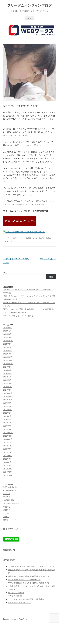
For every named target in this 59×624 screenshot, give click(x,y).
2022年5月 (7, 455)
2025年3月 (7, 347)
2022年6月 (7, 452)
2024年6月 (7, 373)
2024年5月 (7, 377)
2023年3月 (7, 423)
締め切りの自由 (48, 258)
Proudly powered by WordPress (15, 619)
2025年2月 (7, 350)
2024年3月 (7, 383)
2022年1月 (7, 468)
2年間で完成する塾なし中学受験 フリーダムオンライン (31, 566)
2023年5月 (7, 416)
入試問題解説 (8, 500)
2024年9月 (7, 367)
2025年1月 (7, 354)
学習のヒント (18, 238)
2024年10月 (8, 363)
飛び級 (6, 516)
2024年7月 (7, 370)
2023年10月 (8, 400)
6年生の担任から (10, 490)
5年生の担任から (10, 487)
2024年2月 (7, 386)
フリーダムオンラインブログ (29, 5)
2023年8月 (7, 406)
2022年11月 (8, 436)
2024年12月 (8, 357)
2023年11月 (8, 396)
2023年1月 (7, 429)
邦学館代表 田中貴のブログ (19, 602)
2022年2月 (7, 465)
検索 (5, 272)
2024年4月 (7, 380)
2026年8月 (7, 327)
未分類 (6, 513)
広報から (6, 510)
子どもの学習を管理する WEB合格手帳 (24, 579)
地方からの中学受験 (11, 503)
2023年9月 (7, 403)
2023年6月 (7, 413)
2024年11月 (8, 360)
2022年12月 (8, 432)
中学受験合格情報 (15, 596)
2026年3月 (7, 337)
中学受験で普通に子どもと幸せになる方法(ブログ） (29, 583)
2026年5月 (7, 331)
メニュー (29, 18)
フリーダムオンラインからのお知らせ (18, 316)
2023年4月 (7, 419)
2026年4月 (7, 334)
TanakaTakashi (9, 241)
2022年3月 (7, 462)
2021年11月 (8, 475)
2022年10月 (8, 439)
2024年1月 (7, 390)
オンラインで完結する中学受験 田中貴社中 (26, 599)
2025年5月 (7, 344)
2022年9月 (7, 442)
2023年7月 (7, 409)
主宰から (6, 497)
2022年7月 (7, 449)
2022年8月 (7, 446)
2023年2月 (7, 426)
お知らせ (6, 493)
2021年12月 (8, 472)
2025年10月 (8, 340)
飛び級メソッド (9, 520)
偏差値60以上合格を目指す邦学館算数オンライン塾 (28, 576)
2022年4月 (7, 459)
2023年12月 (8, 393)
